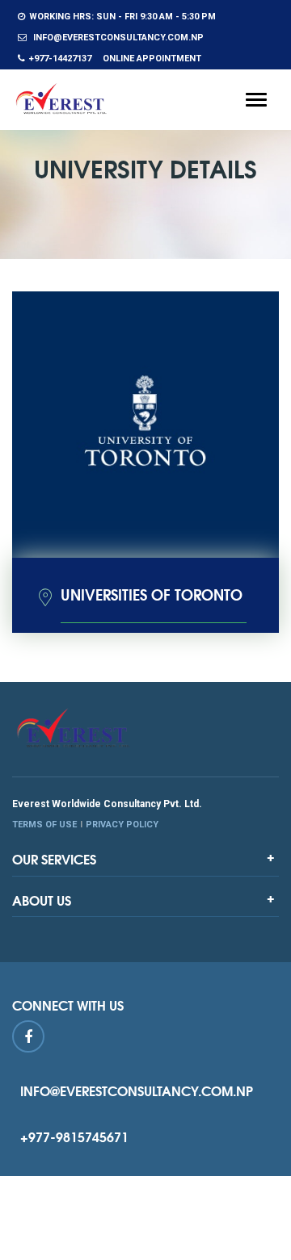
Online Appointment (152, 58)
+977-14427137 (60, 58)
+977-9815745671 (74, 1136)
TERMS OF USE (44, 824)
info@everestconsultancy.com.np (117, 37)
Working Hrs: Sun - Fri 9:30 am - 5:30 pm (122, 16)
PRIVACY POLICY (122, 824)
